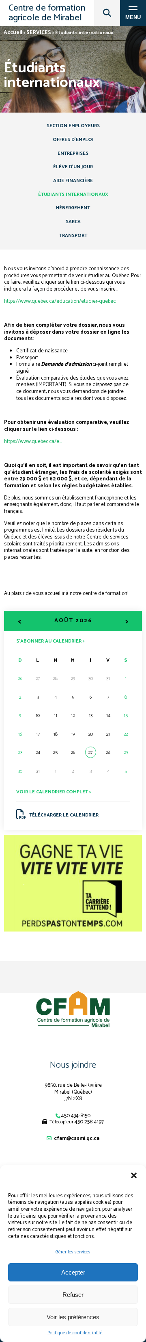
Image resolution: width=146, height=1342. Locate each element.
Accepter (73, 1272)
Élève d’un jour (73, 167)
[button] (134, 1175)
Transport (73, 235)
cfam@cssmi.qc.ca (76, 1138)
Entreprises (73, 153)
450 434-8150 (75, 1116)
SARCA (73, 222)
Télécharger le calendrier (64, 815)
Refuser (73, 1294)
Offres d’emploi (73, 139)
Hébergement (73, 208)
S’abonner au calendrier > (50, 640)
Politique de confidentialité (75, 1333)
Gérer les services (73, 1252)
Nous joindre (73, 1065)
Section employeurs (73, 126)
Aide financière (73, 181)
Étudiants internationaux (73, 194)
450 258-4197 (89, 1122)
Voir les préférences (73, 1317)
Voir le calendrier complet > (53, 792)
